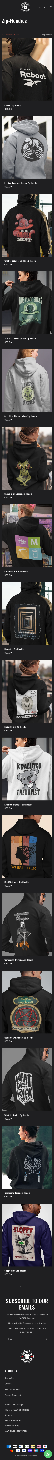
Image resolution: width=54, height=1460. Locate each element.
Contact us (9, 1378)
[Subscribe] (46, 1339)
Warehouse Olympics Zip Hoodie (18, 960)
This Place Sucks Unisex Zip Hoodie (20, 338)
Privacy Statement (13, 1395)
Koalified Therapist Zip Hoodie (18, 804)
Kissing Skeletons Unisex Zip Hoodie (20, 183)
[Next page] (34, 1286)
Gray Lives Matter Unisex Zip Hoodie (20, 416)
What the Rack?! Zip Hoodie (16, 1115)
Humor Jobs (23, 1455)
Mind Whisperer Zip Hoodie (16, 882)
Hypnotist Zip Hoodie (14, 649)
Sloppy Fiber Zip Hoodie (15, 1270)
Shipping (9, 1384)
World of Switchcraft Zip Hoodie (18, 1037)
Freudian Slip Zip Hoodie (15, 727)
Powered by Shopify (33, 1455)
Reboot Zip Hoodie (12, 105)
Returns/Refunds (12, 1389)
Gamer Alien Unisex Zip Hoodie (18, 494)
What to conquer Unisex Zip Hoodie (20, 261)
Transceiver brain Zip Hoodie (17, 1193)
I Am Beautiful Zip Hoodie (16, 571)
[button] (3, 7)
